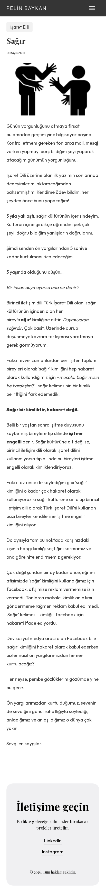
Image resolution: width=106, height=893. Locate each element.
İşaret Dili (19, 27)
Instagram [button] (52, 852)
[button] (91, 8)
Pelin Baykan (26, 8)
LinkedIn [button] (53, 841)
